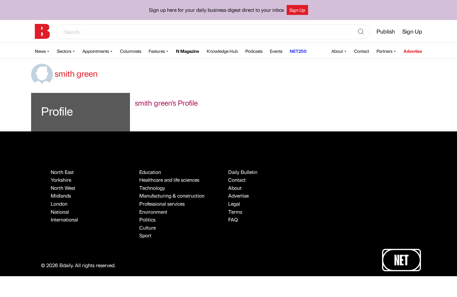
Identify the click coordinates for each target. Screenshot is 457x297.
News (40, 51)
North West (63, 188)
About (337, 51)
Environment (153, 211)
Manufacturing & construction (172, 195)
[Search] (361, 32)
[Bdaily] (42, 31)
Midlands (61, 195)
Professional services (162, 203)
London (59, 203)
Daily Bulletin (242, 172)
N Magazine (187, 51)
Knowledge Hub (222, 51)
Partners (384, 51)
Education (150, 172)
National (60, 211)
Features (157, 51)
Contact (361, 51)
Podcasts (253, 51)
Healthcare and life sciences (169, 179)
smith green (75, 73)
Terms (235, 211)
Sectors (64, 51)
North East (62, 172)
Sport (145, 235)
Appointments (95, 51)
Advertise (413, 51)
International (64, 219)
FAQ (233, 219)
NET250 (298, 51)
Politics (147, 219)
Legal (234, 203)
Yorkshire (61, 179)
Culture (147, 227)
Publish (385, 31)
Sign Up (297, 10)
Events (276, 51)
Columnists (130, 51)
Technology (152, 188)
